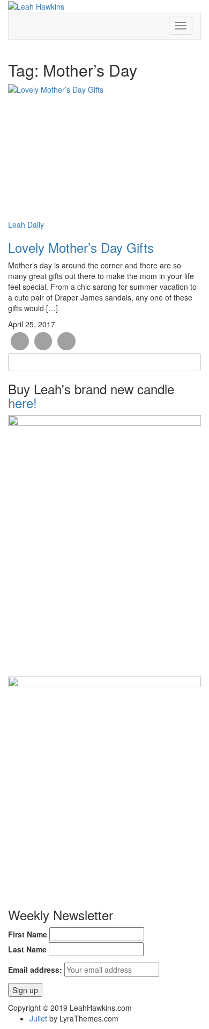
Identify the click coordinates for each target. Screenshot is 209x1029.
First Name (27, 934)
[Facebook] (20, 341)
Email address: (35, 969)
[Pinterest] (66, 341)
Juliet (38, 1018)
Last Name (27, 949)
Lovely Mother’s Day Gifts (81, 247)
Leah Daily (26, 224)
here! (22, 402)
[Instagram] (43, 341)
